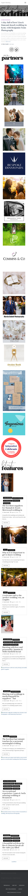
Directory (14, 885)
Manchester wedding (8, 642)
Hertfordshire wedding (9, 783)
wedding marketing (15, 691)
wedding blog (7, 503)
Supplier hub (21, 885)
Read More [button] (6, 522)
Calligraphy (6, 736)
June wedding (18, 783)
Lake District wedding (17, 498)
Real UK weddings (7, 500)
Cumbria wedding (7, 497)
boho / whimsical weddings (9, 781)
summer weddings (8, 788)
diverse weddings (7, 639)
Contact (20, 889)
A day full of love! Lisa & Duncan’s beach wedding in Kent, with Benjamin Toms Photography (14, 26)
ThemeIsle (19, 892)
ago (11, 44)
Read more (8, 41)
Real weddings (16, 500)
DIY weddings (16, 639)
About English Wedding (11, 889)
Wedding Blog (7, 885)
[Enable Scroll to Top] (25, 893)
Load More (14, 861)
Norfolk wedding (14, 835)
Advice (5, 549)
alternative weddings (5, 19)
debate (5, 592)
